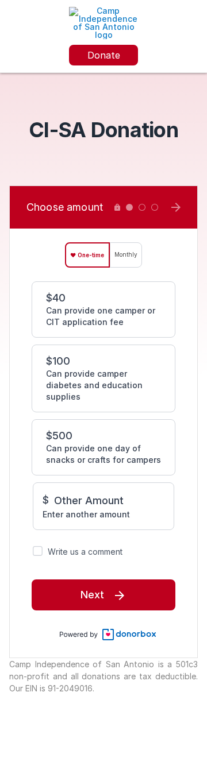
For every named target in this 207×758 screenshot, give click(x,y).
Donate (103, 55)
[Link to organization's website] (103, 22)
